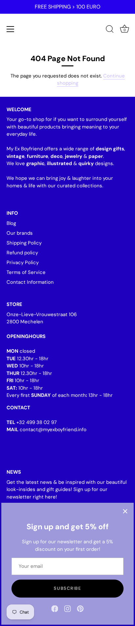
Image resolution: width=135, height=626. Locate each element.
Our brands (20, 233)
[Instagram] (67, 608)
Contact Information (30, 282)
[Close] (125, 511)
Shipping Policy (24, 243)
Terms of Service (26, 272)
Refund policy (22, 252)
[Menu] (10, 29)
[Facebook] (54, 608)
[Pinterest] (80, 608)
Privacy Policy (23, 262)
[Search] (110, 30)
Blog (11, 223)
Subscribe (67, 588)
